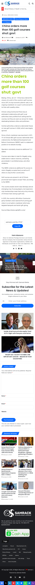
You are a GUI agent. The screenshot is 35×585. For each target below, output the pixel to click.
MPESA (4, 555)
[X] (16, 248)
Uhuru (4, 561)
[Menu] (2, 4)
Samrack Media (21, 572)
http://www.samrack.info (8, 549)
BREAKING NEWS (13, 15)
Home (5, 15)
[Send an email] (12, 37)
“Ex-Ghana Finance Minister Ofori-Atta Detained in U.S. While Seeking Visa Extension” (25, 473)
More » (20, 245)
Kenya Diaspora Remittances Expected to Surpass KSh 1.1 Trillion (8, 472)
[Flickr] (19, 248)
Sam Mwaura (6, 37)
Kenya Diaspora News (21, 19)
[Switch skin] (29, 4)
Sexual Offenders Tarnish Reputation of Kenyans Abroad (25, 492)
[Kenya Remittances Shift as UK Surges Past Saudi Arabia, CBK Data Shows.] (9, 441)
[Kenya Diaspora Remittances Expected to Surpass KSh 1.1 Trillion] (9, 463)
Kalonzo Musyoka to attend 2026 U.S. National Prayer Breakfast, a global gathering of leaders (25, 450)
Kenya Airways (6, 552)
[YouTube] (21, 248)
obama (17, 555)
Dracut (12, 546)
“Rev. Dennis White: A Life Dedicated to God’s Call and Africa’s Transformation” (16, 267)
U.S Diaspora (6, 22)
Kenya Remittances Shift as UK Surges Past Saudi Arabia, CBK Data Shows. (8, 449)
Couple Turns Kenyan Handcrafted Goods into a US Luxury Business (8, 494)
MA (20, 552)
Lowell (14, 552)
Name (3, 396)
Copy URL (17, 226)
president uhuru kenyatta (8, 558)
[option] (17, 263)
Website (3, 411)
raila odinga (21, 558)
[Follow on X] (11, 37)
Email (3, 403)
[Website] (14, 248)
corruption (5, 546)
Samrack (30, 569)
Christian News (10, 260)
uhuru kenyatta (12, 561)
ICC (19, 549)
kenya (24, 549)
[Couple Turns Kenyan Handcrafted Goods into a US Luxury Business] (9, 486)
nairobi (11, 555)
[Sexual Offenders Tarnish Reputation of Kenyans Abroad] (26, 485)
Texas (28, 558)
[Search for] (33, 4)
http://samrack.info (21, 546)
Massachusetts (27, 552)
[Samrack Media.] (12, 3)
